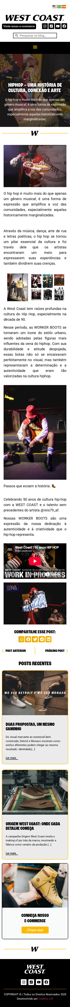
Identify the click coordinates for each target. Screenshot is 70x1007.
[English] (54, 6)
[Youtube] (58, 26)
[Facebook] (64, 26)
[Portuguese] (59, 6)
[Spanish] (64, 6)
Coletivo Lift (45, 998)
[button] (35, 47)
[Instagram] (45, 26)
